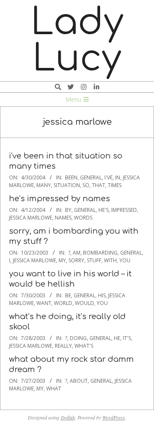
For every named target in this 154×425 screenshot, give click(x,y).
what (53, 388)
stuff (94, 260)
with (110, 260)
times (114, 185)
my (62, 260)
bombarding (100, 252)
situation (66, 185)
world (63, 303)
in (117, 177)
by (68, 210)
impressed (124, 210)
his (102, 295)
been (71, 177)
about (79, 380)
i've (108, 177)
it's (127, 338)
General (91, 177)
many (43, 185)
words (83, 217)
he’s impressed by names (59, 198)
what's (83, 345)
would (84, 303)
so (86, 185)
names (63, 217)
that (98, 185)
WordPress (113, 417)
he (117, 338)
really (63, 345)
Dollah (68, 417)
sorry (76, 260)
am (76, 252)
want (43, 303)
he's (103, 210)
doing (78, 338)
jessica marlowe (30, 217)
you (124, 260)
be (68, 295)
